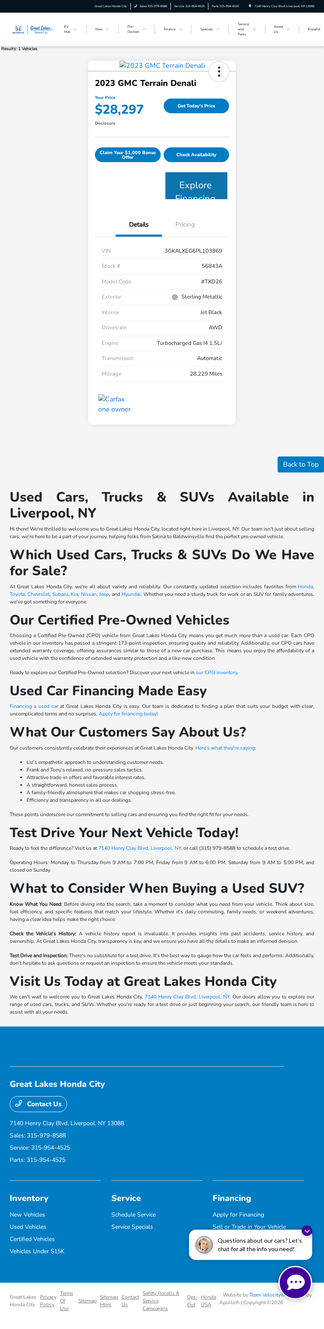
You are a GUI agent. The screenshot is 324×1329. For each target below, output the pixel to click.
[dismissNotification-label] (307, 1230)
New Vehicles (27, 1215)
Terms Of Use (66, 1301)
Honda (305, 586)
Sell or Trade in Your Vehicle (249, 1227)
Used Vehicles (28, 1227)
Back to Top (301, 464)
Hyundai (131, 594)
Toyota (17, 594)
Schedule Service (133, 1215)
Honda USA (208, 1301)
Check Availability (196, 155)
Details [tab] (138, 224)
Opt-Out (192, 1301)
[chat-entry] (295, 1283)
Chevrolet (38, 594)
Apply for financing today (128, 713)
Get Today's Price (196, 106)
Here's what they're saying (225, 748)
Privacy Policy (48, 1301)
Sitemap (87, 1300)
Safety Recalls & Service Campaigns (161, 1301)
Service (126, 1198)
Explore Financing (195, 189)
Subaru (60, 594)
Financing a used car (34, 706)
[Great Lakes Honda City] (32, 29)
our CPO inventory (216, 672)
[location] (250, 6)
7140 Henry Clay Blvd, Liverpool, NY (139, 848)
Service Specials (132, 1227)
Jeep (104, 594)
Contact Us (43, 1104)
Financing (232, 1198)
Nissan (89, 594)
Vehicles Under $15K (37, 1251)
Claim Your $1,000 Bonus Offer (128, 154)
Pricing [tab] (185, 224)
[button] (219, 71)
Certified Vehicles (32, 1239)
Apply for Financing (238, 1215)
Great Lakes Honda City (23, 1301)
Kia (74, 594)
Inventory (29, 1198)
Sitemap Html (109, 1301)
